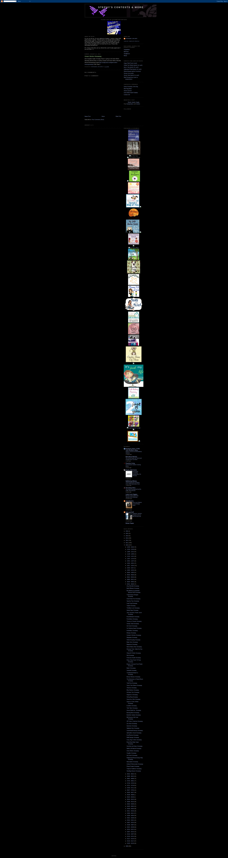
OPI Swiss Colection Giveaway (135, 721)
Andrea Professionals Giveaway (135, 764)
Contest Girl (127, 94)
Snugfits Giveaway (131, 753)
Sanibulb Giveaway (132, 670)
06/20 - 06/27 (130, 792)
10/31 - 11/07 (130, 561)
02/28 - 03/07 (130, 824)
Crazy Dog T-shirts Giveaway (134, 739)
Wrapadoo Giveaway (132, 637)
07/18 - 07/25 (130, 783)
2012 (127, 540)
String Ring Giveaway (132, 697)
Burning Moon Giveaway (133, 712)
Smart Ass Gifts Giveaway (133, 699)
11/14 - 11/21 (130, 556)
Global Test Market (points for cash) (133, 65)
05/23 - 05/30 (130, 797)
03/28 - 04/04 (130, 815)
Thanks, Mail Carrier (131, 470)
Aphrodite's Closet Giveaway (134, 732)
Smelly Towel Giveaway (133, 623)
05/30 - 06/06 (130, 794)
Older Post (118, 116)
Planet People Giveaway (133, 766)
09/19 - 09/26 (130, 574)
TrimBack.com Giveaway (133, 608)
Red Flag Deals (128, 88)
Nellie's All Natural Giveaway (134, 748)
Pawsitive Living (130, 463)
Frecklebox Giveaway (132, 619)
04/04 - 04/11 (130, 813)
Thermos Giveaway (132, 687)
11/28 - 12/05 (130, 554)
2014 (127, 535)
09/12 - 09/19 (130, 577)
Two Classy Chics (130, 487)
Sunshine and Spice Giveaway (134, 746)
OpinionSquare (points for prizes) (132, 71)
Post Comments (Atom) (98, 119)
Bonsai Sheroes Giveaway (133, 676)
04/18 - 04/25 (130, 808)
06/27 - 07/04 (130, 790)
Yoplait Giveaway (131, 605)
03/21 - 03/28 (130, 818)
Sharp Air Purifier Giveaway (134, 653)
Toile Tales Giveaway (132, 708)
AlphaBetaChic (130, 501)
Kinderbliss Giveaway (132, 630)
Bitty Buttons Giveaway (133, 690)
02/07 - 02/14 (130, 831)
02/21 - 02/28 (130, 827)
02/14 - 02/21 (130, 829)
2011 (127, 542)
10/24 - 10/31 (130, 563)
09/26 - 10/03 (130, 572)
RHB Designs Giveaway (133, 737)
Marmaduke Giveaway (132, 761)
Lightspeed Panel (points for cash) (132, 69)
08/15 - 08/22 (130, 774)
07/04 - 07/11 (130, 787)
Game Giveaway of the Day (131, 86)
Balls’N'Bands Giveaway (133, 588)
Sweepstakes (129, 104)
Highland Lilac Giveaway (133, 728)
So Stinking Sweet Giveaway (134, 628)
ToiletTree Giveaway (132, 683)
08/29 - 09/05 (130, 581)
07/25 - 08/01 (130, 781)
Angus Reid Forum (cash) (130, 63)
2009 (127, 846)
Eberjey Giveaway (131, 633)
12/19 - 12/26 (130, 549)
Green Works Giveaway (133, 750)
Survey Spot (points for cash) (131, 75)
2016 (127, 531)
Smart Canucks (128, 90)
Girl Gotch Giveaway (132, 626)
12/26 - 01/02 (130, 547)
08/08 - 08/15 (130, 776)
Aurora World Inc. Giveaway (134, 710)
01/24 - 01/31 (130, 836)
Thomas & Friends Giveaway (134, 621)
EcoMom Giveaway (132, 705)
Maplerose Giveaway (132, 644)
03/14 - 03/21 (130, 820)
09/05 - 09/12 (130, 579)
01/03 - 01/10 (130, 843)
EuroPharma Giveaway (132, 735)
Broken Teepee (130, 523)
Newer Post (88, 116)
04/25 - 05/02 (130, 806)
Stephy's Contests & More (121, 7)
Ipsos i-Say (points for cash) (131, 67)
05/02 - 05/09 (130, 804)
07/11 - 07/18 (130, 785)
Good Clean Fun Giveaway (133, 598)
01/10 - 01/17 (130, 841)
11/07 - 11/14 (130, 558)
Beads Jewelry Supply (133, 102)
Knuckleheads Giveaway (133, 616)
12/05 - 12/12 (130, 551)
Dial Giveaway (130, 655)
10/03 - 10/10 (130, 570)
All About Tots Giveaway (133, 692)
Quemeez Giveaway (132, 726)
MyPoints (126, 51)
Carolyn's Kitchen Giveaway (134, 635)
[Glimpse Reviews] (133, 140)
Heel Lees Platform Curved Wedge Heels (137, 504)
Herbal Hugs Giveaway (132, 610)
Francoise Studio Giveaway (134, 657)
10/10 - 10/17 (130, 568)
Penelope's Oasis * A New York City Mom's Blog (133, 449)
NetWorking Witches (131, 481)
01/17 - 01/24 (130, 838)
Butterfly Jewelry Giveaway (134, 715)
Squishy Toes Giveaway (133, 601)
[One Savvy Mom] (134, 247)
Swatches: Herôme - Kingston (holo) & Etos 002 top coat (137, 515)
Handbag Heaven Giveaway (134, 771)
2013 (127, 538)
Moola (125, 55)
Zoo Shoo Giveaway (132, 723)
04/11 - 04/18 (130, 811)
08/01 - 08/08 (130, 778)
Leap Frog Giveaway (132, 603)
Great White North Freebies (131, 92)
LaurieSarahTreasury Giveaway (135, 730)
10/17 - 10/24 (130, 565)
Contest (138, 104)
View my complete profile (131, 41)
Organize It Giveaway (132, 694)
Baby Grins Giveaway (132, 642)
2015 (127, 533)
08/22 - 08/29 (130, 584)
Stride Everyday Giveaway (133, 639)
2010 (127, 545)
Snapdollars (127, 49)
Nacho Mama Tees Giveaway (134, 646)
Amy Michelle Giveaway (133, 586)
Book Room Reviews (131, 456)
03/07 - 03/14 (130, 822)
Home (103, 116)
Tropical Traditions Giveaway (134, 768)
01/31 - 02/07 (130, 834)
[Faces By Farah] (133, 310)
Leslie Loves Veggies (131, 494)
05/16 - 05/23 (130, 799)
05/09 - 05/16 (130, 801)
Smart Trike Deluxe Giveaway (134, 685)
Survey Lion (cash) (129, 73)
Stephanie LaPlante (131, 38)
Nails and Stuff (130, 512)
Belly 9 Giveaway (131, 668)
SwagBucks (127, 53)
